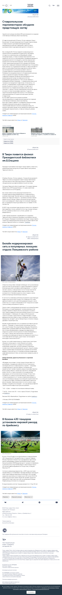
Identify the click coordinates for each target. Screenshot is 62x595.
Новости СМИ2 (8, 141)
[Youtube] (56, 502)
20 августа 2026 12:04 (32, 237)
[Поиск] (49, 5)
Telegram (25, 120)
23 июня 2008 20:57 (32, 149)
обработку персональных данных (50, 587)
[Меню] (58, 5)
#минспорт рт (28, 497)
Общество (35, 14)
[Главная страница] (30, 5)
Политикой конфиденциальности (40, 589)
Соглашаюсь (31, 592)
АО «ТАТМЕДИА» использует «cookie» (10, 572)
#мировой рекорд (16, 497)
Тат (11, 5)
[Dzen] (39, 502)
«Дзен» (19, 120)
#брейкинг (6, 497)
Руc (3, 5)
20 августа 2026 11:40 (32, 414)
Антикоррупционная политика (9, 570)
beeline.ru (7, 393)
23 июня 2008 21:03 (33, 16)
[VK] (5, 502)
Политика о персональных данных (10, 567)
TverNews (27, 222)
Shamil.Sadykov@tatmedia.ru (9, 583)
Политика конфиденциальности (9, 579)
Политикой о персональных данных (22, 589)
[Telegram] (22, 502)
